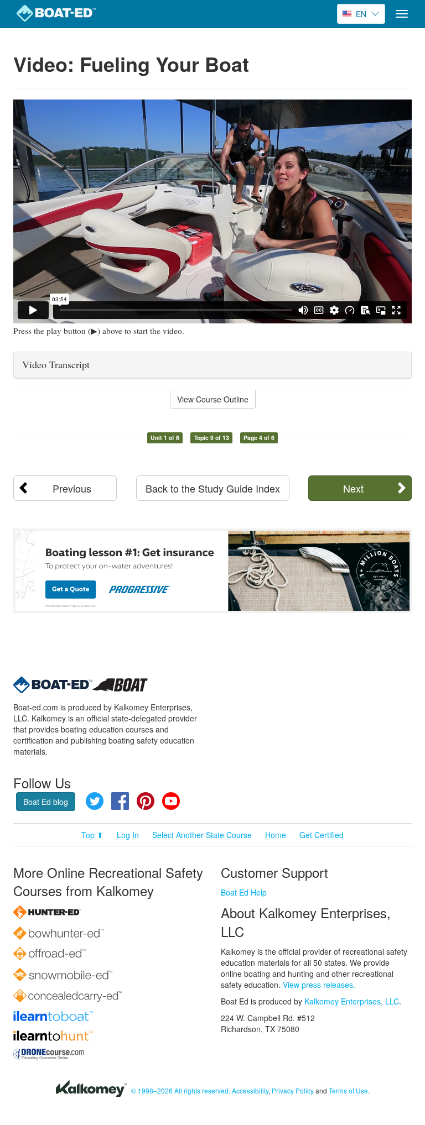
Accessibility (250, 1090)
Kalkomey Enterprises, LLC (351, 1001)
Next (353, 488)
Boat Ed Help (244, 892)
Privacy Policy (293, 1090)
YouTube (171, 801)
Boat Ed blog (45, 801)
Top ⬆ (92, 834)
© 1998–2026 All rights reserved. (180, 1090)
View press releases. (319, 984)
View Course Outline (212, 399)
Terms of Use (348, 1090)
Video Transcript (56, 364)
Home (275, 834)
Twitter (94, 801)
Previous (72, 488)
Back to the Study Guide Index (213, 488)
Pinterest (145, 801)
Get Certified (321, 834)
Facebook (120, 801)
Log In (128, 834)
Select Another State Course (202, 834)
